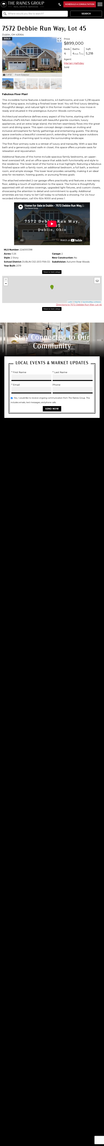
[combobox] (35, 14)
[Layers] (97, 280)
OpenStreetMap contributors (91, 302)
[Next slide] (59, 57)
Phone (56, 384)
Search (86, 13)
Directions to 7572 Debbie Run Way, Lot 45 (79, 304)
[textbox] (36, 13)
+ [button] (6, 279)
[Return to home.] (28, 4)
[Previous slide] (4, 57)
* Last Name (60, 372)
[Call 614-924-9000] (60, 4)
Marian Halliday (74, 63)
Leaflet (70, 302)
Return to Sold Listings (51, 272)
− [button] (6, 283)
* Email (15, 384)
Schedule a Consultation (79, 4)
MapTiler (78, 302)
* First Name (18, 372)
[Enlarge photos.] (59, 39)
